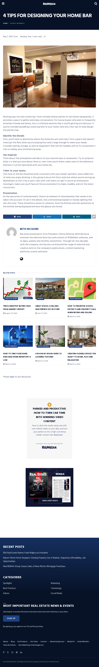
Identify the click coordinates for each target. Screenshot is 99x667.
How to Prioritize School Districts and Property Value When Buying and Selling (82, 309)
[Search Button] (95, 4)
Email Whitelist (83, 641)
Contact (43, 641)
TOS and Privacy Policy (34, 626)
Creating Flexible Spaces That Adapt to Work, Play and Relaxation (82, 357)
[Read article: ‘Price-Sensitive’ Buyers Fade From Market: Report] (18, 288)
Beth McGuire (29, 229)
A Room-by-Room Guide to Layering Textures (48, 355)
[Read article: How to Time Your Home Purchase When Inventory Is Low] (18, 336)
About (5, 641)
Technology (56, 588)
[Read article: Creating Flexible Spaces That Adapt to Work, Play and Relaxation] (82, 336)
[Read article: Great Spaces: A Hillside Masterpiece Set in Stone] (50, 288)
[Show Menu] (3, 4)
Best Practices (9, 588)
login (12, 377)
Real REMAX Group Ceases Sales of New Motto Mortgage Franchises (34, 566)
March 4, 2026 (74, 316)
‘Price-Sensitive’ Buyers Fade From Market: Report (17, 308)
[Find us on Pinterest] (17, 652)
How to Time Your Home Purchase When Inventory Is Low (17, 357)
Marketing (55, 583)
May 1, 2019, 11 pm (10, 36)
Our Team (34, 641)
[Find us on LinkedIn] (21, 652)
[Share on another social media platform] (94, 217)
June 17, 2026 (42, 313)
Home (5, 23)
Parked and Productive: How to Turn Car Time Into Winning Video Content (49, 415)
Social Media (56, 593)
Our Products (22, 641)
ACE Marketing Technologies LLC (31, 645)
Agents (40, 298)
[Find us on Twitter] (8, 652)
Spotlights (7, 583)
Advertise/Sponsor (57, 641)
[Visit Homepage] (49, 3)
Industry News (11, 298)
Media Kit (71, 641)
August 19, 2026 (11, 313)
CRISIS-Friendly (17, 23)
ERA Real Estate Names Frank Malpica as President (25, 553)
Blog (13, 641)
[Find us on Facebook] (3, 652)
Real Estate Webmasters (49, 661)
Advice (6, 593)
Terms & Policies (9, 645)
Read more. (58, 435)
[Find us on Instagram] (12, 652)
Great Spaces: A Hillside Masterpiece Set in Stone (47, 308)
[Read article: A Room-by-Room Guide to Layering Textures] (50, 336)
